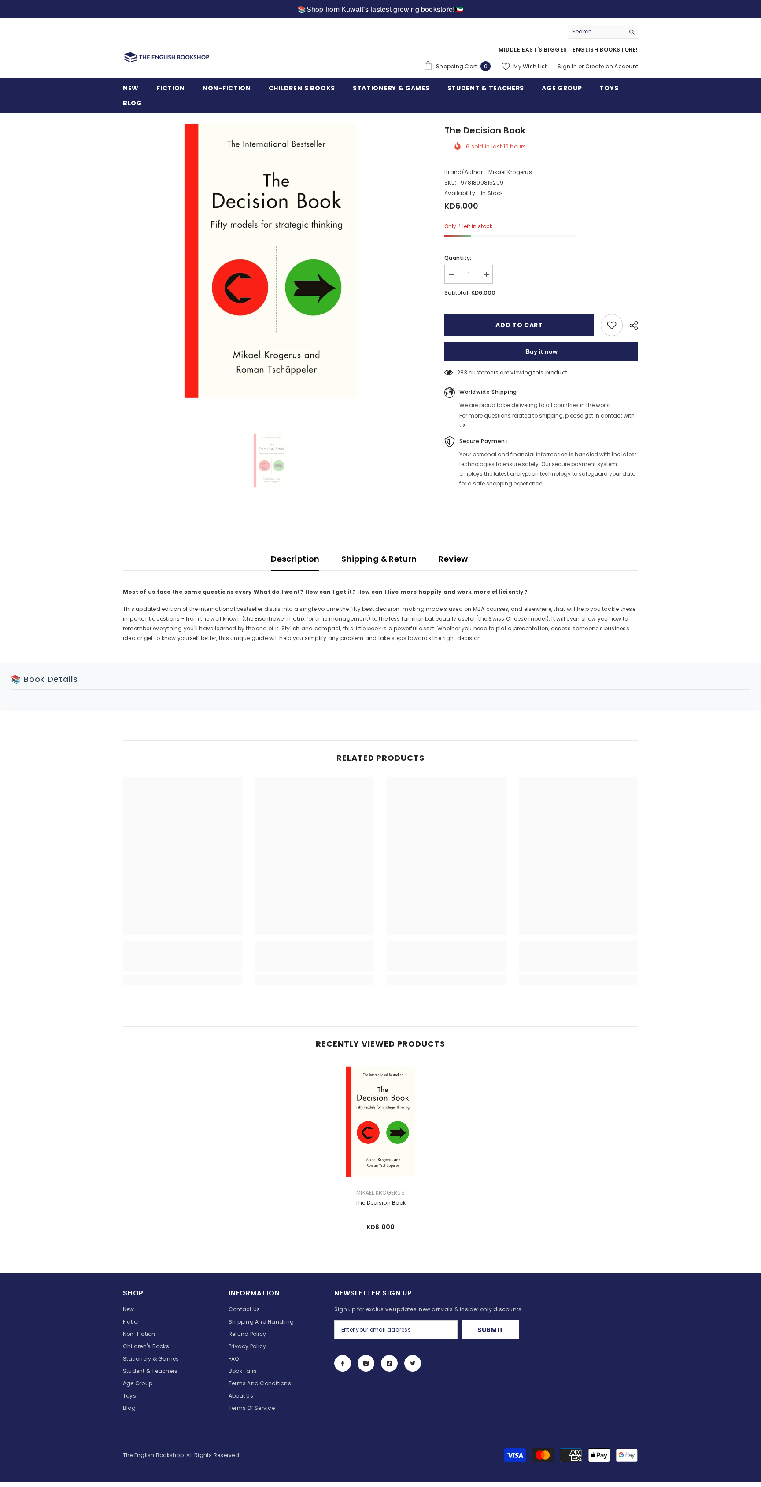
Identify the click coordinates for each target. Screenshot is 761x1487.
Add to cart (519, 325)
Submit (490, 1329)
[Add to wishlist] (612, 325)
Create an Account (611, 66)
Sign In (567, 66)
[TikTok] (389, 1363)
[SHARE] (630, 325)
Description (295, 558)
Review (453, 558)
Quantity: (457, 258)
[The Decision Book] (380, 1121)
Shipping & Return (379, 558)
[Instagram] (366, 1363)
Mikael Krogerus (510, 172)
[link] (182, 961)
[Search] (603, 32)
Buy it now (541, 351)
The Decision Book (380, 1202)
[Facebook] (342, 1363)
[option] (270, 261)
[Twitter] (412, 1363)
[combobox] (596, 31)
